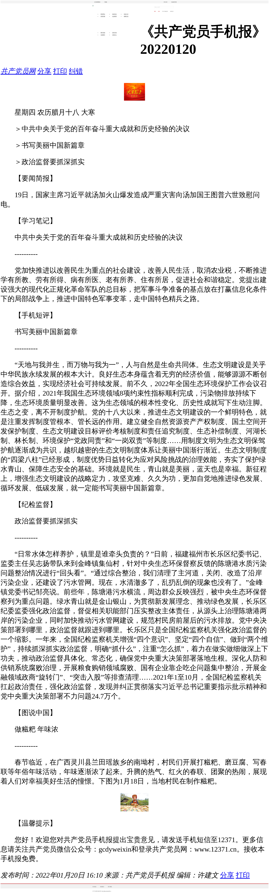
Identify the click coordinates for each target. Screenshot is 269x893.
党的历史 (114, 14)
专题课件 (103, 35)
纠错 (76, 71)
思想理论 (103, 14)
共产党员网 (18, 71)
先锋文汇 (114, 35)
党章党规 (103, 16)
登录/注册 (165, 1)
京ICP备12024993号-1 (106, 891)
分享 (44, 71)
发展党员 (171, 11)
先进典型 (114, 16)
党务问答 (114, 32)
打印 (60, 71)
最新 (155, 11)
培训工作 (126, 14)
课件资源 (103, 32)
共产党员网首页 (97, 1)
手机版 (105, 1)
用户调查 (110, 886)
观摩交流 (126, 16)
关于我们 (94, 886)
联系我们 (102, 886)
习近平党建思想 (165, 11)
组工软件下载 (174, 1)
